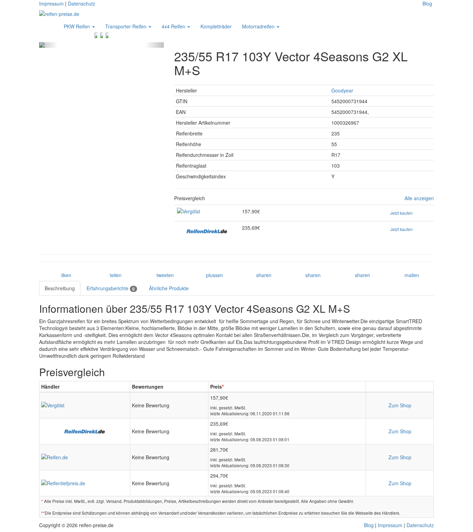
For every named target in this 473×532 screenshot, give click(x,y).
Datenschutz (81, 3)
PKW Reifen (77, 26)
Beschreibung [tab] (60, 288)
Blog (427, 3)
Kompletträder (216, 26)
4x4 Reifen (174, 26)
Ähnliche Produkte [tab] (169, 288)
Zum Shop (400, 405)
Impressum (51, 3)
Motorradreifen (259, 26)
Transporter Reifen (126, 26)
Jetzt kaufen (401, 213)
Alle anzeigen (419, 198)
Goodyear (342, 90)
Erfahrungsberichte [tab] (111, 288)
